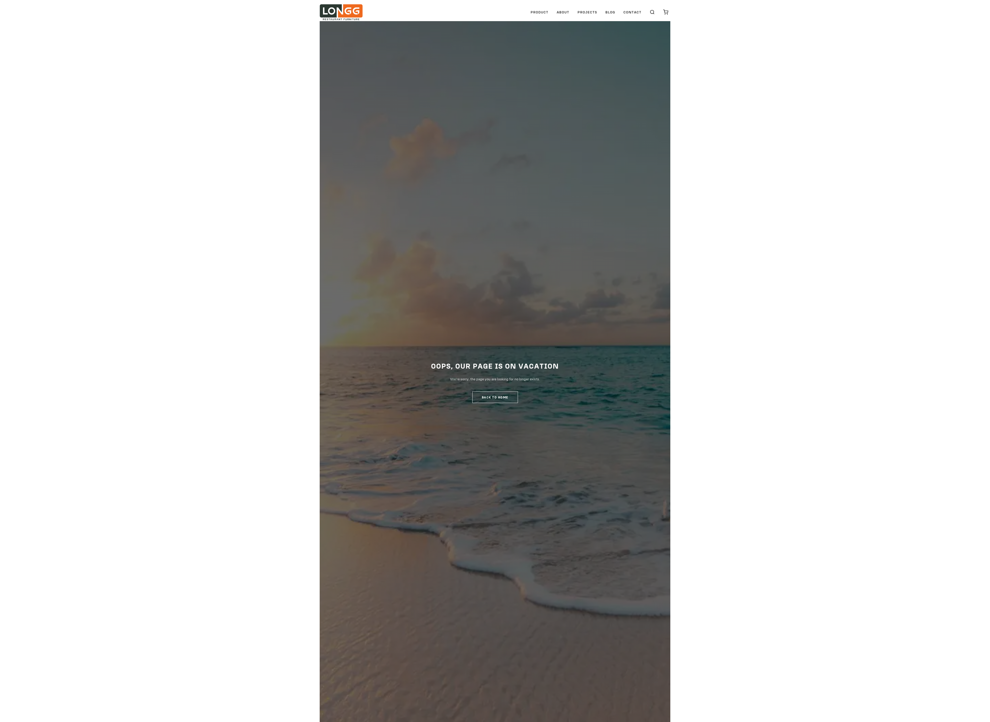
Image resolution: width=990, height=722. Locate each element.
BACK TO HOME (495, 397)
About (563, 12)
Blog (610, 12)
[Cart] (665, 12)
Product (539, 12)
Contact (632, 12)
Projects (587, 12)
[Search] (652, 12)
